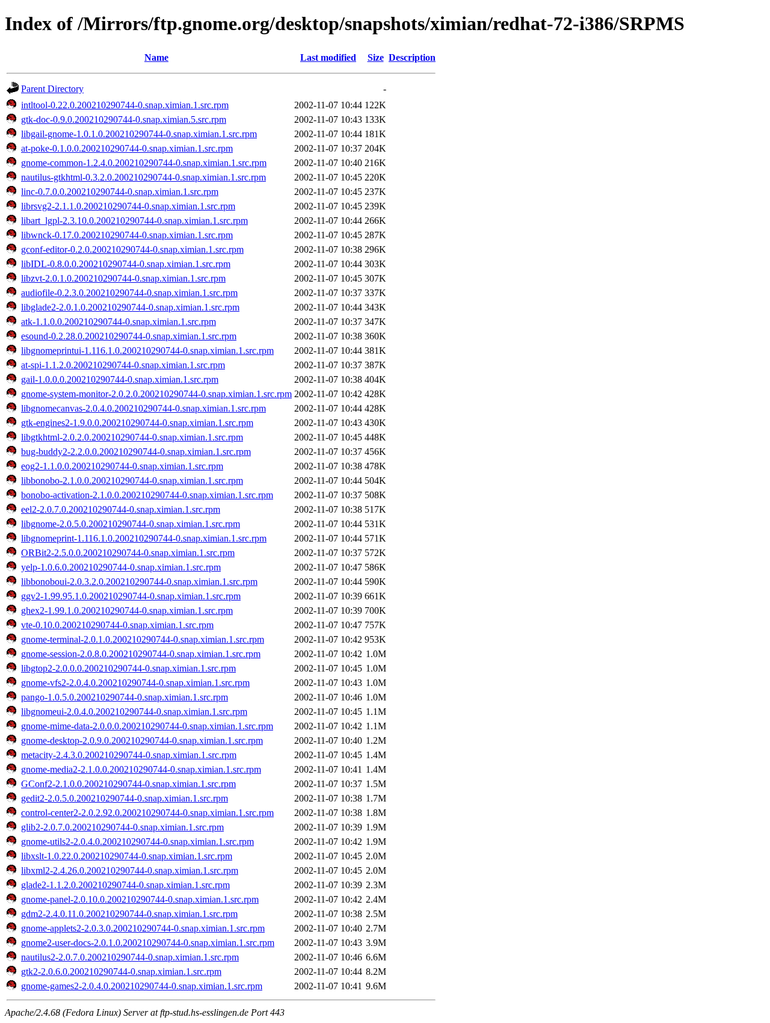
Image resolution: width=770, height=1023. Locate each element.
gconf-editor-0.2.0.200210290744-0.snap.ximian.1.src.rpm (132, 249)
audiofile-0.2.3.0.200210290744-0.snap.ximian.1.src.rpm (129, 293)
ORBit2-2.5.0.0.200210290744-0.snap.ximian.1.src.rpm (128, 553)
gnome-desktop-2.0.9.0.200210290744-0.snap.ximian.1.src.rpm (142, 740)
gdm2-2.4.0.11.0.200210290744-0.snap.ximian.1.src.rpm (129, 914)
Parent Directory (52, 89)
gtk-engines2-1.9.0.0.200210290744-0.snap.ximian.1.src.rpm (137, 423)
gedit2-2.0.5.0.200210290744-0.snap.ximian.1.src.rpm (124, 798)
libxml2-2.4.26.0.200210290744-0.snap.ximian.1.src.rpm (129, 870)
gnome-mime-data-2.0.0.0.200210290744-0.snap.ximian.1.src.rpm (147, 726)
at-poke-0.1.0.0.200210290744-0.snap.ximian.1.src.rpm (127, 148)
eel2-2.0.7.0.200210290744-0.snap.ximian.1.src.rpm (120, 509)
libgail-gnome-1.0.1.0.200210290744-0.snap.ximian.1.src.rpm (139, 134)
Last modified (328, 57)
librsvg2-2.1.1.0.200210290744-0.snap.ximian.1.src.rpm (128, 206)
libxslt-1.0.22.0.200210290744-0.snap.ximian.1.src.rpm (126, 856)
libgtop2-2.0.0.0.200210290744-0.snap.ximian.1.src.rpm (128, 668)
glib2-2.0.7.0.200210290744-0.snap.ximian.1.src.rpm (122, 827)
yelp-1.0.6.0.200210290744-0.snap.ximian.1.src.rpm (121, 567)
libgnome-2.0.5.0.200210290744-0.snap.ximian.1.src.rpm (130, 524)
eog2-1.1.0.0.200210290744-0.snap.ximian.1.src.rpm (122, 466)
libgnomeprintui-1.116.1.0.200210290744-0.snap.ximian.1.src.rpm (147, 350)
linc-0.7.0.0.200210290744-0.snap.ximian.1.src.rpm (119, 192)
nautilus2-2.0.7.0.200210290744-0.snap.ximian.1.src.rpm (130, 957)
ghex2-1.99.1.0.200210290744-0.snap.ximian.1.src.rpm (127, 610)
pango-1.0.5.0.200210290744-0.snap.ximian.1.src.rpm (124, 697)
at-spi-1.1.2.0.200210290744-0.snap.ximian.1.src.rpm (123, 365)
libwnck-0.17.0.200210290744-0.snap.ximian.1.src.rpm (127, 235)
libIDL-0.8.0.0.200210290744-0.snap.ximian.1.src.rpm (125, 264)
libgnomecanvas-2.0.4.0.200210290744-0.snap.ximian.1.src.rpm (143, 408)
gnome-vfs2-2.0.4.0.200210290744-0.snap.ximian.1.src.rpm (135, 683)
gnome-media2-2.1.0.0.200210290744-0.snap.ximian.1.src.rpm (141, 769)
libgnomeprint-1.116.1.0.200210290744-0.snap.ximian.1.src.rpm (143, 538)
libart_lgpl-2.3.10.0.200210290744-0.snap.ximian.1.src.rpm (134, 220)
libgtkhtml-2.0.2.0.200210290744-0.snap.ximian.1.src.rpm (132, 437)
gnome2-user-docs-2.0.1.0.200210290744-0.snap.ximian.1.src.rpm (147, 943)
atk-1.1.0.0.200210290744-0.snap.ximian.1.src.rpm (118, 322)
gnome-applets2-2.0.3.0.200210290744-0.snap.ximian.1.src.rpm (143, 928)
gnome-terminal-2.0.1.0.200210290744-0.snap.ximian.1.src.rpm (142, 639)
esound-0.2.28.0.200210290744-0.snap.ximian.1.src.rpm (128, 336)
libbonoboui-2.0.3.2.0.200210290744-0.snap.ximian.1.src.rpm (139, 581)
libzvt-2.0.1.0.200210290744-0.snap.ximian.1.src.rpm (123, 278)
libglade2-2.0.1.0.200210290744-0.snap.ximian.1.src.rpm (130, 307)
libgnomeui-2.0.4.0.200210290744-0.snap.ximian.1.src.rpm (134, 711)
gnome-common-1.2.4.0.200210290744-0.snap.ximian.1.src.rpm (143, 163)
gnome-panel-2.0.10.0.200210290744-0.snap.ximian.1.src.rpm (140, 899)
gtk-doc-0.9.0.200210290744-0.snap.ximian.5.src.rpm (123, 119)
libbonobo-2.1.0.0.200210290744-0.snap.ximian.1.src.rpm (132, 480)
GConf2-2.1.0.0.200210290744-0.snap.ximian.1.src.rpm (128, 784)
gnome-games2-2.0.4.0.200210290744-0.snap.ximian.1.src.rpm (141, 986)
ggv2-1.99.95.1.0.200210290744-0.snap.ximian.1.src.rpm (131, 596)
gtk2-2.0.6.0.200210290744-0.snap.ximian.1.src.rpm (121, 971)
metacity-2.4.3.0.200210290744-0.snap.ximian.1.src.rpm (128, 755)
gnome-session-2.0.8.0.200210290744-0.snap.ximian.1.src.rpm (140, 654)
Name (156, 57)
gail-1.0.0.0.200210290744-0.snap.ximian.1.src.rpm (119, 379)
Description (412, 57)
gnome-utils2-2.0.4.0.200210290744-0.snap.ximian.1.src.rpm (137, 841)
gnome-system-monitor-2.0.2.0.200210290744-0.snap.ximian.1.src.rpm (156, 394)
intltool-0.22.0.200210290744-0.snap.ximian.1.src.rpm (125, 105)
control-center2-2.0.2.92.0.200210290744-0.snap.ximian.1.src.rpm (147, 813)
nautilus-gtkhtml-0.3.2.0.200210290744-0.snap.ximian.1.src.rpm (143, 177)
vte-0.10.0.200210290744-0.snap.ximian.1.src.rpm (117, 625)
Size (376, 57)
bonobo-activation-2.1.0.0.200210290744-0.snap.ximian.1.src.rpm (147, 495)
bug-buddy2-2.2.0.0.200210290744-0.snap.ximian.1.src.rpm (136, 452)
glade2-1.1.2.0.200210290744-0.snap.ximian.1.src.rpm (125, 885)
